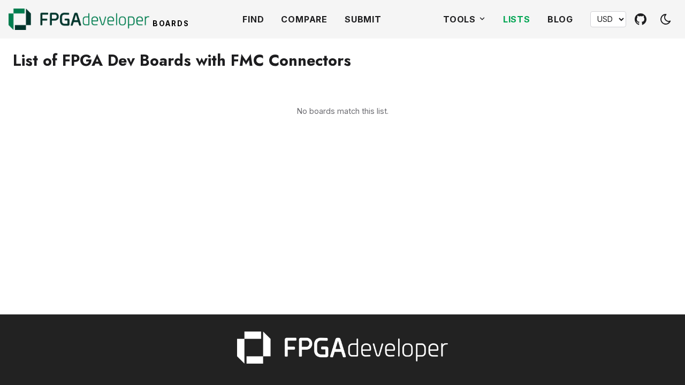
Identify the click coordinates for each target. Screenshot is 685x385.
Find (253, 19)
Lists (516, 19)
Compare (304, 19)
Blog (560, 19)
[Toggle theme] (665, 19)
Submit (363, 19)
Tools (460, 19)
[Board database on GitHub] (640, 19)
